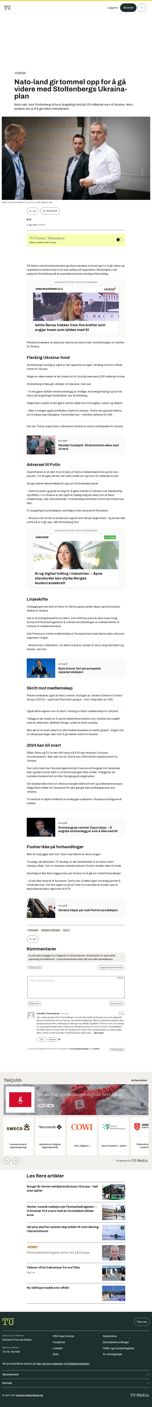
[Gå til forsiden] (7, 7)
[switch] (119, 239)
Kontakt (7, 1383)
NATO (66, 930)
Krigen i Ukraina (51, 930)
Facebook (59, 1342)
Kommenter (51, 211)
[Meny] (142, 8)
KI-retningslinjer (112, 1354)
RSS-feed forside (63, 1336)
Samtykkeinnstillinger (116, 1342)
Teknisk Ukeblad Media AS (29, 1395)
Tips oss (142, 1321)
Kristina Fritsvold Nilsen (17, 1339)
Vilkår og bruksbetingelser (118, 1348)
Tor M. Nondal (11, 1351)
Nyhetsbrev (110, 1336)
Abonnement (10, 1374)
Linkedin (58, 1348)
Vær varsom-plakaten (49, 1363)
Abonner (128, 7)
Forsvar (20, 73)
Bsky (56, 1354)
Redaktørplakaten (78, 1363)
